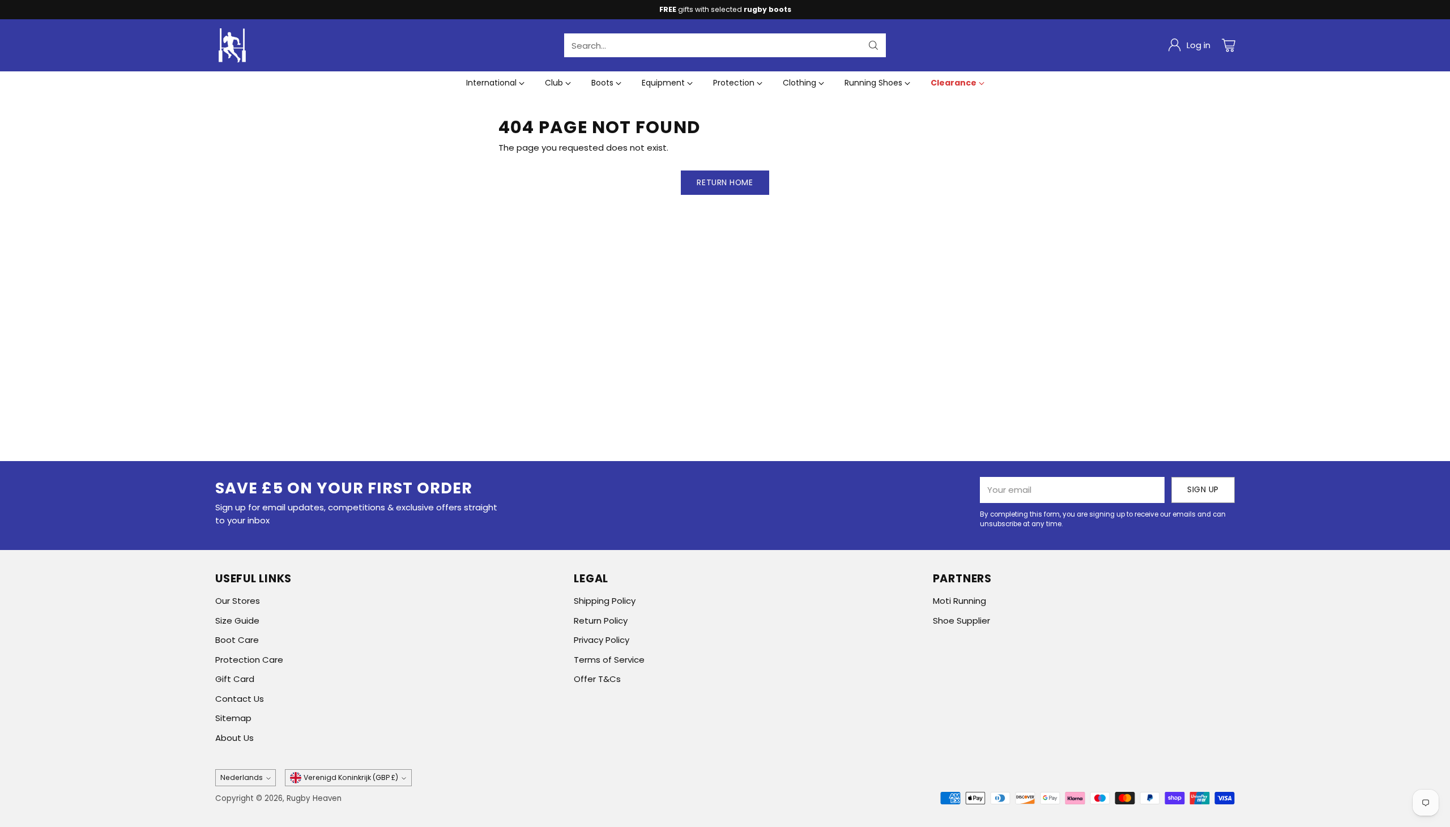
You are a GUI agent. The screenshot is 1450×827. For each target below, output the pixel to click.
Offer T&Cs (597, 679)
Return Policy (601, 620)
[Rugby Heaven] (232, 45)
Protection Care (249, 660)
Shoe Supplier (961, 620)
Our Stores (237, 601)
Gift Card (234, 679)
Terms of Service (609, 660)
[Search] (873, 45)
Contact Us (239, 699)
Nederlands (241, 777)
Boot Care (237, 640)
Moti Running (959, 601)
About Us (234, 738)
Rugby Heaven (314, 798)
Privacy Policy (601, 640)
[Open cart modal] (1228, 45)
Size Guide (237, 620)
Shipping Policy (605, 601)
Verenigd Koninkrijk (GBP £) (351, 777)
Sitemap (233, 718)
